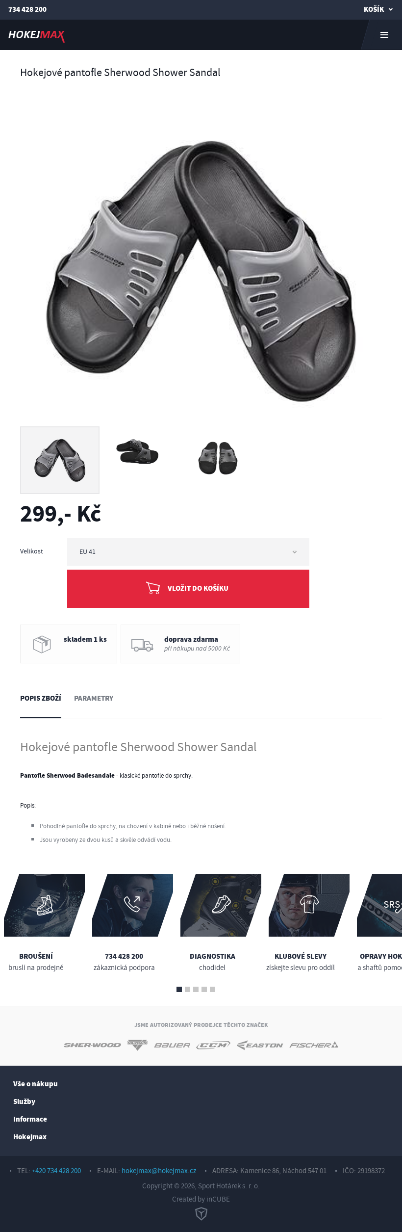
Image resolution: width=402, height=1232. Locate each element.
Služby (24, 1102)
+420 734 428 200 (56, 1171)
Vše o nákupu (35, 1084)
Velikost (31, 551)
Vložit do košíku (198, 588)
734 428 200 (27, 9)
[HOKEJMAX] (201, 35)
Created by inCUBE (201, 1199)
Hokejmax (30, 1137)
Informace (30, 1119)
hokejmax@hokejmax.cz (159, 1171)
